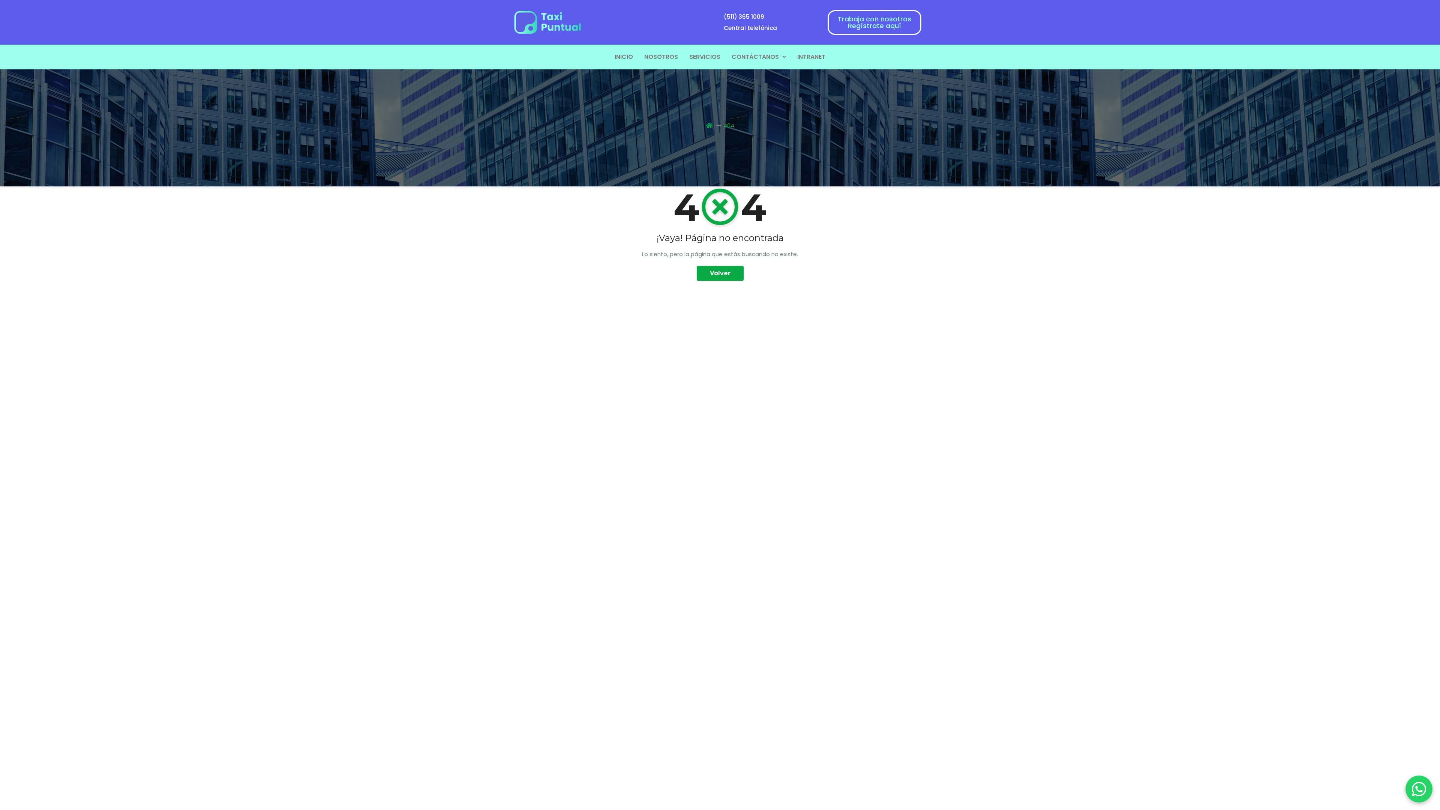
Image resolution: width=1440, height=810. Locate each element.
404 (728, 125)
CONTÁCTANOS (755, 56)
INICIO (624, 56)
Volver (720, 273)
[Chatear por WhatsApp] (1419, 789)
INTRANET (811, 56)
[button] (759, 57)
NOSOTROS (661, 56)
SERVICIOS (704, 56)
